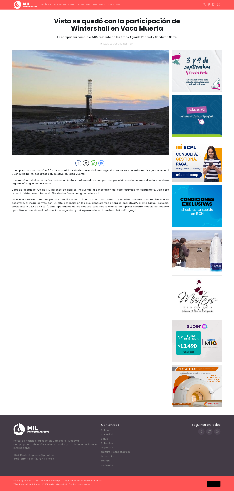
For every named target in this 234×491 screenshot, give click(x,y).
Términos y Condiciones (27, 484)
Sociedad (60, 4)
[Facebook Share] (78, 163)
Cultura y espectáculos (116, 451)
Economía (107, 456)
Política (46, 4)
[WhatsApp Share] (94, 163)
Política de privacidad (55, 484)
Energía (105, 460)
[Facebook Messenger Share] (101, 163)
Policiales (84, 4)
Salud (72, 4)
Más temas (114, 4)
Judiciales (107, 465)
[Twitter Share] (86, 163)
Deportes (99, 4)
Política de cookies (79, 484)
